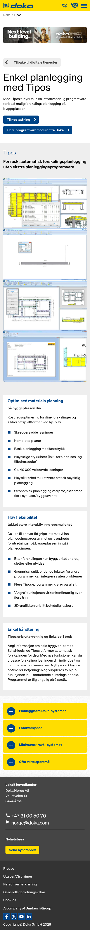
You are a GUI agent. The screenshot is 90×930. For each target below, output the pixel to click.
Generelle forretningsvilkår (24, 892)
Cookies (9, 899)
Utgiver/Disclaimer (17, 876)
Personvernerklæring (20, 884)
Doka (6, 15)
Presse (8, 868)
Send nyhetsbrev (22, 849)
